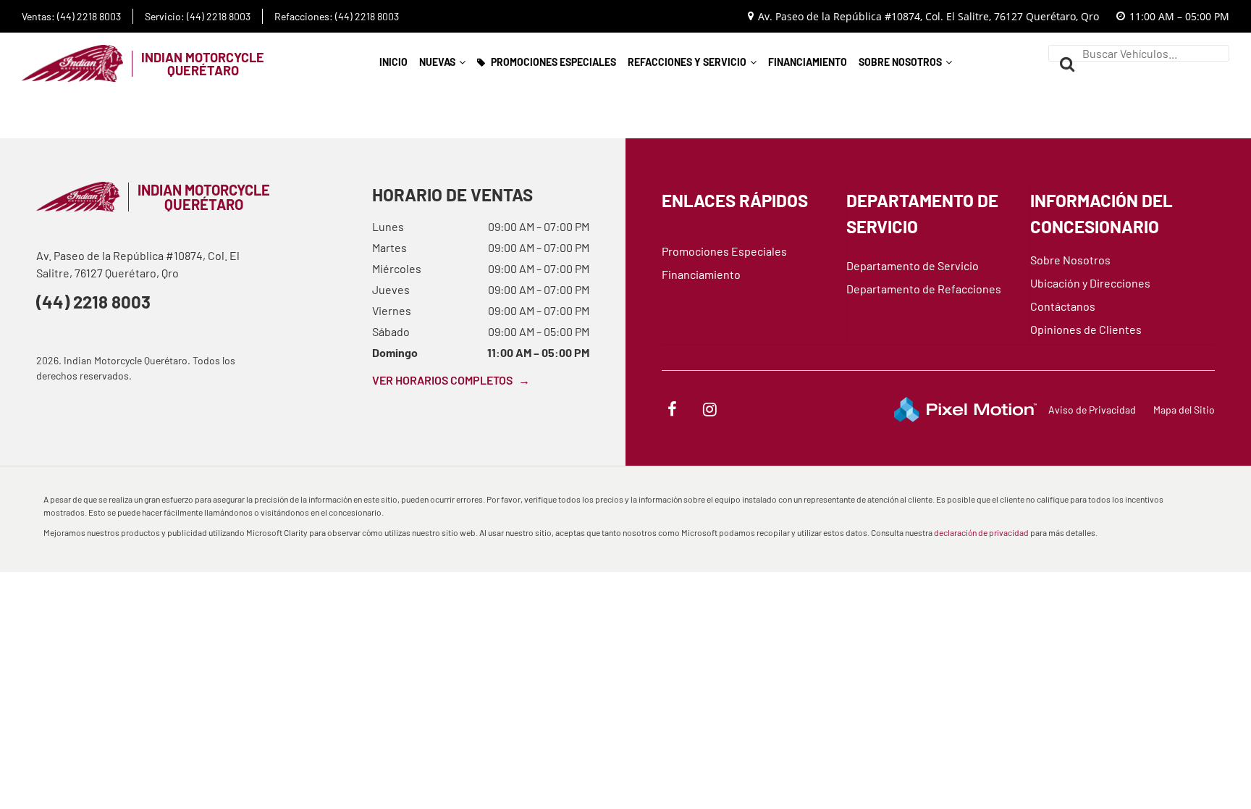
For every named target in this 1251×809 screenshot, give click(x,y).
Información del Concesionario (1101, 213)
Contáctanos (1062, 306)
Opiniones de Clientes (1086, 329)
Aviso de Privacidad (1092, 409)
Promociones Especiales (553, 62)
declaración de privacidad (981, 532)
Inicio (393, 62)
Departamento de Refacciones (923, 288)
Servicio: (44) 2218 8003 (197, 17)
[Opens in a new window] (672, 411)
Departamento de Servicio (922, 213)
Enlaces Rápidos (735, 200)
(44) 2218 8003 (93, 301)
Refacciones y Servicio (687, 62)
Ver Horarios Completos (451, 380)
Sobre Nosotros (900, 62)
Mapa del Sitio (1184, 409)
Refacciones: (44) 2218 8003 (336, 17)
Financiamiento (807, 62)
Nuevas (437, 62)
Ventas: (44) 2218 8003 (71, 17)
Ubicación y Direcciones (1090, 283)
